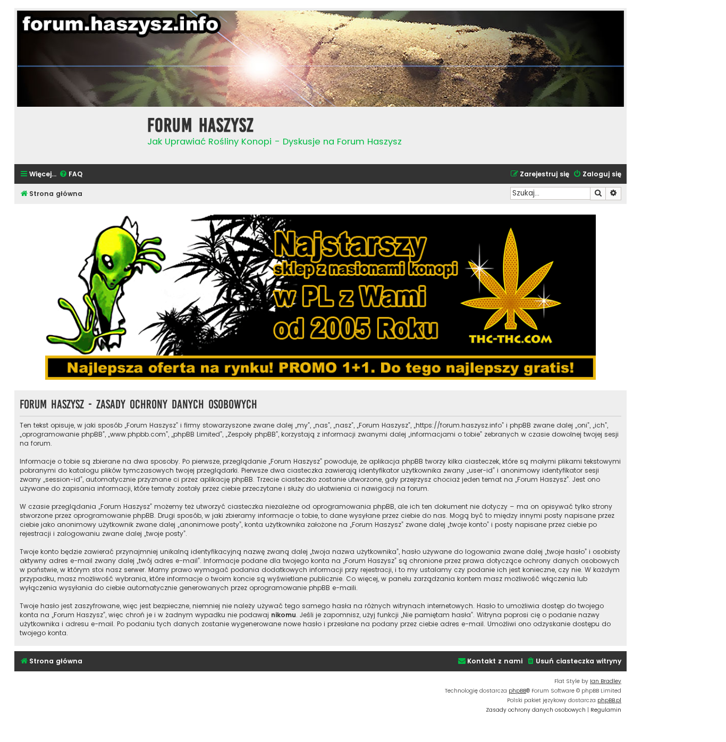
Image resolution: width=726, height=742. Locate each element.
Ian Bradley (605, 681)
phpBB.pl (609, 700)
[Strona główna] (78, 134)
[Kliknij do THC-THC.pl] (320, 297)
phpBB (517, 691)
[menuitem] (70, 174)
